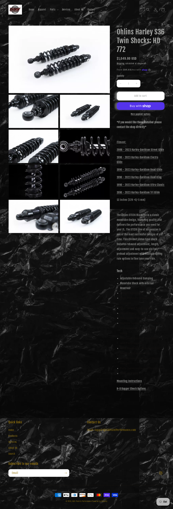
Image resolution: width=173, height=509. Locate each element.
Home (11, 430)
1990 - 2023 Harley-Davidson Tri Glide (138, 192)
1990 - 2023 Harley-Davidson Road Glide (139, 169)
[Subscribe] (65, 473)
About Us (12, 447)
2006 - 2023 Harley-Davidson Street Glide (140, 149)
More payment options (140, 114)
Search (11, 453)
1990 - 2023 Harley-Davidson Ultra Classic (141, 184)
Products (13, 435)
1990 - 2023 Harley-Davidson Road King (139, 177)
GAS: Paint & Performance (82, 501)
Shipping (121, 63)
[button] (54, 9)
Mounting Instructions (129, 381)
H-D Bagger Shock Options (131, 388)
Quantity (120, 76)
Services (12, 442)
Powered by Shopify (99, 501)
